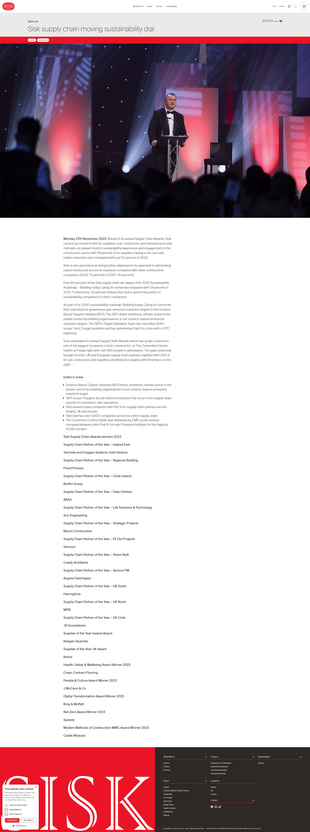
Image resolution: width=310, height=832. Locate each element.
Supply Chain (43, 40)
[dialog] (20, 807)
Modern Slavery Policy (197, 828)
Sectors (166, 763)
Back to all (33, 21)
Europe (213, 794)
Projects (166, 766)
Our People (167, 798)
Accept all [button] (12, 820)
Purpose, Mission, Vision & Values (176, 791)
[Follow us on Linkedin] (212, 807)
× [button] (36, 787)
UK (212, 791)
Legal (187, 828)
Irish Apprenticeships (219, 770)
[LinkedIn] (281, 21)
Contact (282, 6)
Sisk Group (167, 801)
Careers (159, 6)
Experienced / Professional (221, 763)
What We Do (138, 6)
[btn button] (295, 6)
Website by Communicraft (251, 828)
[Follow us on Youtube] (215, 807)
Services (166, 770)
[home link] (8, 6)
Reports (261, 763)
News (274, 6)
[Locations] (289, 6)
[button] (304, 6)
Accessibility (167, 828)
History (166, 787)
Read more (22, 800)
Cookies (175, 828)
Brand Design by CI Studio (233, 828)
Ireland (32, 40)
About (149, 6)
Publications (168, 812)
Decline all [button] (28, 820)
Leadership (167, 794)
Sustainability (171, 6)
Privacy (181, 828)
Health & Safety (169, 808)
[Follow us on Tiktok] (219, 806)
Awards (166, 815)
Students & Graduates (219, 766)
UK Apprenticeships (218, 773)
